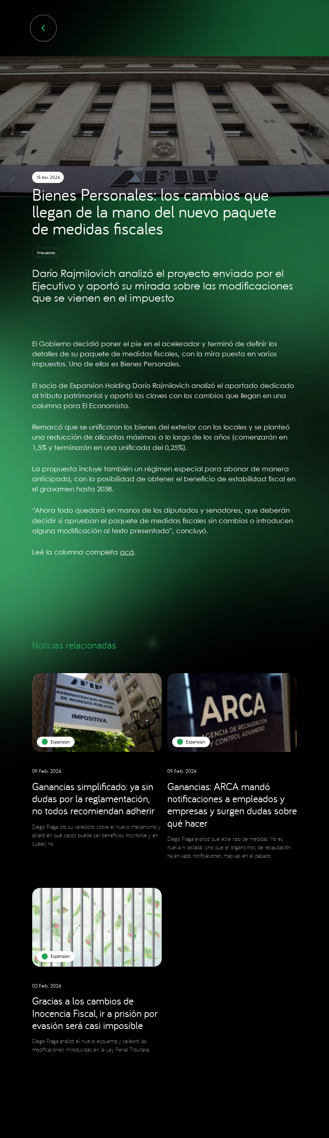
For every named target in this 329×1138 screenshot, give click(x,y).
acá (127, 552)
